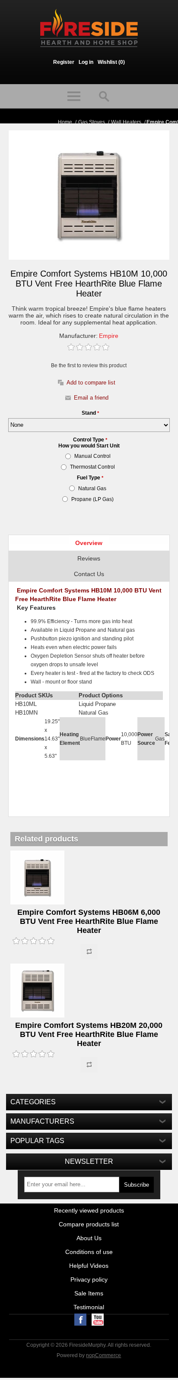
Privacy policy (89, 1279)
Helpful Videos (88, 1265)
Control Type (89, 440)
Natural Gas (92, 488)
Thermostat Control (92, 467)
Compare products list (89, 1224)
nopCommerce (103, 1355)
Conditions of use (89, 1251)
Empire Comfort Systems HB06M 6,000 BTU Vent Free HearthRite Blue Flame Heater (88, 921)
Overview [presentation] (88, 542)
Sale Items (88, 1293)
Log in (86, 62)
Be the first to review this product (89, 365)
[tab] (89, 543)
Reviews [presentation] (88, 558)
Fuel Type (89, 478)
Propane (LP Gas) (92, 499)
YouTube (97, 1319)
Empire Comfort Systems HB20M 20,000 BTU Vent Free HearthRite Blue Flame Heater (88, 1034)
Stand (89, 413)
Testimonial (88, 1307)
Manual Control (92, 456)
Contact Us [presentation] (89, 573)
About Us (89, 1238)
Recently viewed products (89, 1210)
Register (63, 62)
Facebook (80, 1319)
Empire (108, 335)
